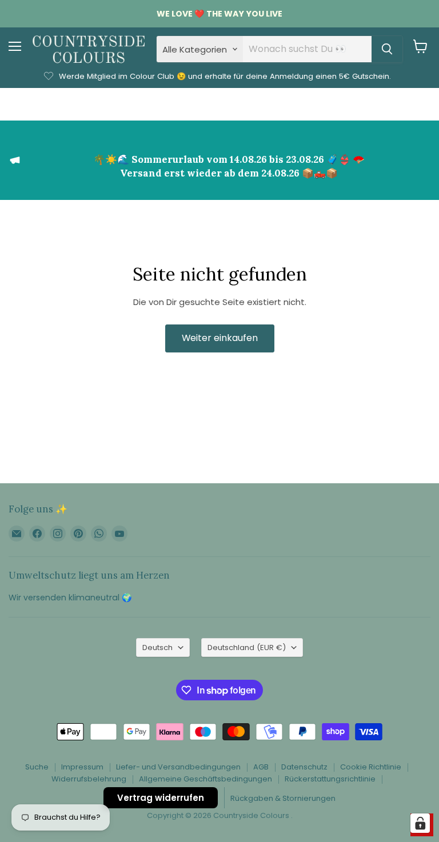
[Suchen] (387, 49)
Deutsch (157, 647)
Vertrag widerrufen (160, 798)
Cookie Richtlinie (370, 766)
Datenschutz (304, 766)
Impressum (82, 766)
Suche (37, 766)
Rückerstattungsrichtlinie (330, 778)
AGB (261, 766)
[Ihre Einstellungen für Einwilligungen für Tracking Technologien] (420, 823)
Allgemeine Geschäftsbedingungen (205, 778)
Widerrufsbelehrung (88, 778)
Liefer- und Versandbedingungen (178, 766)
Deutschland (246, 647)
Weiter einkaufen (220, 337)
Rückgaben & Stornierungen (283, 798)
